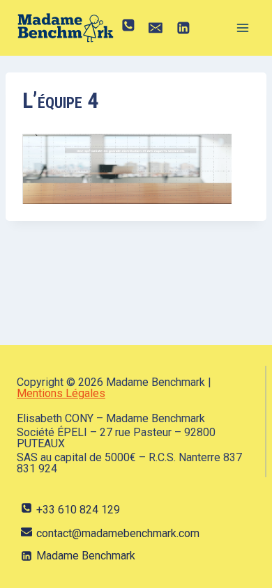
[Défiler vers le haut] (240, 563)
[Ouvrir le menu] (242, 27)
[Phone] (128, 28)
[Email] (156, 28)
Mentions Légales (61, 393)
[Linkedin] (183, 28)
